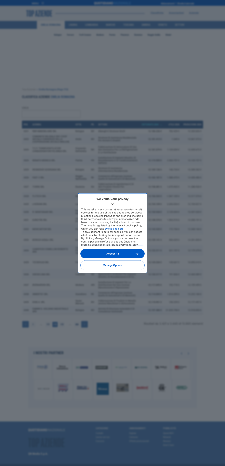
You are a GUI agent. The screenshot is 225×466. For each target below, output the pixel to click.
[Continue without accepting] (112, 204)
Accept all (112, 253)
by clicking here (114, 228)
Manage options (112, 265)
